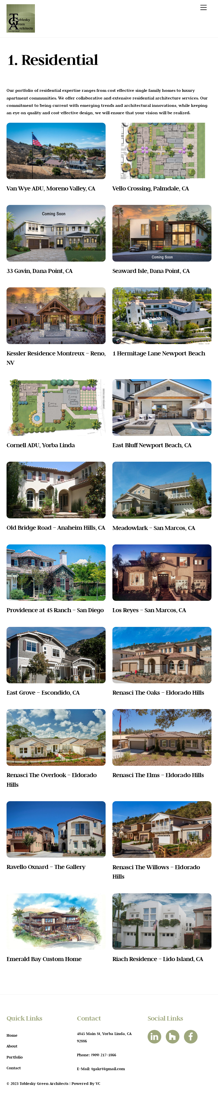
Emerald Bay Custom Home (44, 959)
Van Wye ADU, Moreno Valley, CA (51, 188)
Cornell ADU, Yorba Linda (41, 445)
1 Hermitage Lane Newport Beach (158, 353)
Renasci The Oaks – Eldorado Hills (158, 692)
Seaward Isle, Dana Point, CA (151, 271)
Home (12, 1035)
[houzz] (173, 1036)
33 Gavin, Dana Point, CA (39, 271)
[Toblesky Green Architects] (21, 30)
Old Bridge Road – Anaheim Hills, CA (56, 527)
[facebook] (192, 1036)
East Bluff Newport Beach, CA (151, 445)
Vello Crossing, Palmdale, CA (150, 188)
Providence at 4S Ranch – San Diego (55, 610)
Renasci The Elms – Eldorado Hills (158, 775)
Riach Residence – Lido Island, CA (157, 959)
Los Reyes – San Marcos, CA (149, 610)
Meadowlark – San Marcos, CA (153, 528)
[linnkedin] (155, 1036)
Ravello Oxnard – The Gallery (46, 867)
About (12, 1046)
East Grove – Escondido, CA (43, 692)
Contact (14, 1067)
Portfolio (15, 1057)
